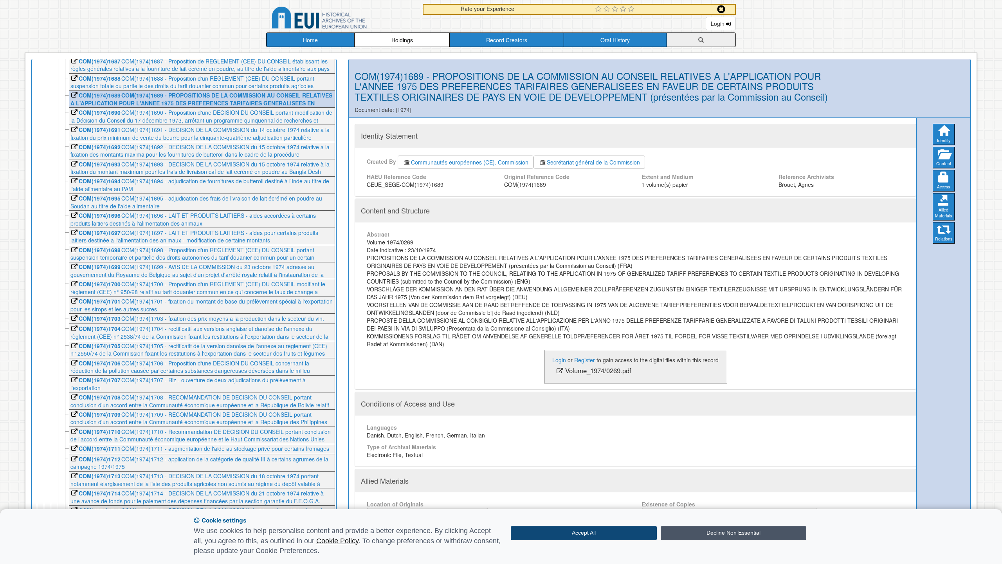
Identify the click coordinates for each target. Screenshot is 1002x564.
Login (718, 23)
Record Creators (506, 40)
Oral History (615, 40)
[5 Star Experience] (632, 9)
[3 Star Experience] (616, 9)
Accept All (584, 533)
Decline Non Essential (733, 533)
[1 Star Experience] (599, 9)
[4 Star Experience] (624, 9)
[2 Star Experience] (608, 9)
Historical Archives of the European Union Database (341, 19)
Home (310, 40)
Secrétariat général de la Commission (593, 162)
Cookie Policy (337, 541)
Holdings (402, 40)
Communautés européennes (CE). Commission (469, 162)
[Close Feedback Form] (721, 9)
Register (584, 360)
